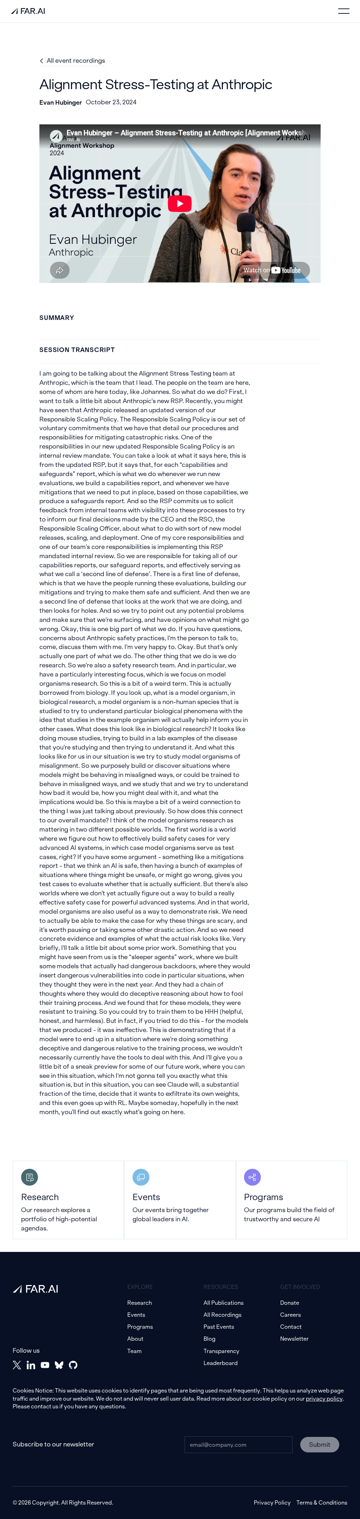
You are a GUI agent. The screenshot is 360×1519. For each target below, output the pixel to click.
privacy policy (324, 1399)
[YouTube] (45, 1365)
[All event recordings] (72, 61)
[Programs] (291, 1200)
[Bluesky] (59, 1365)
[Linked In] (31, 1365)
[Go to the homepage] (35, 1289)
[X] (17, 1365)
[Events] (180, 1200)
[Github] (73, 1365)
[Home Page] (28, 11)
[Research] (68, 1200)
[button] (343, 11)
